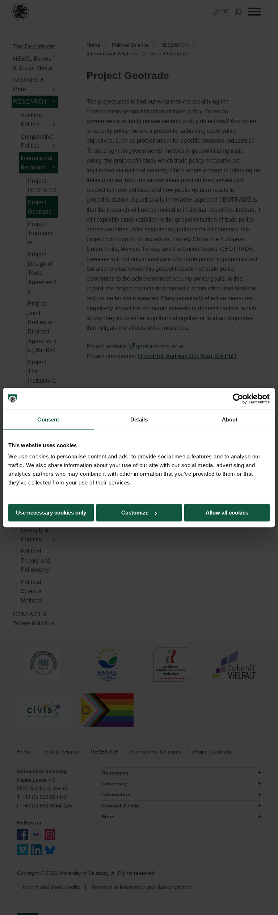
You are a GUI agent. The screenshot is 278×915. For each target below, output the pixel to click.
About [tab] (230, 419)
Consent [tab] (48, 419)
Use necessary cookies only (51, 512)
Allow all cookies (227, 512)
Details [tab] (139, 419)
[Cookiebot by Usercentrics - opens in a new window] (238, 398)
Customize (134, 512)
